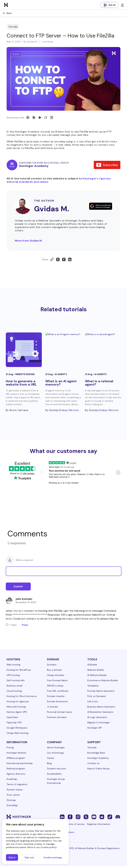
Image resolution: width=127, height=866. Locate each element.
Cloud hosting (14, 690)
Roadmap (12, 779)
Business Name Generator (101, 706)
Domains (52, 664)
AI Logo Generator (97, 717)
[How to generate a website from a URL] (24, 349)
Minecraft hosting (16, 706)
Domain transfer (56, 696)
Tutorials (13, 26)
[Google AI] (40, 118)
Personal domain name (59, 711)
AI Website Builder (97, 675)
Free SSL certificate (57, 690)
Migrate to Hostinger (98, 722)
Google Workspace (17, 727)
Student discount (56, 768)
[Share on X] (58, 259)
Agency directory (16, 773)
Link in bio (92, 701)
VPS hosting (13, 675)
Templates (93, 685)
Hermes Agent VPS (17, 711)
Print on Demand (96, 696)
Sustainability (54, 773)
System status (15, 789)
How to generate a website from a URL (21, 383)
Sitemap (11, 800)
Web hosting (13, 664)
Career (50, 757)
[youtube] (94, 816)
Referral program (16, 768)
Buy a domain (54, 669)
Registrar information (98, 824)
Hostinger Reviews (16, 752)
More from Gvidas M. (28, 240)
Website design (25, 374)
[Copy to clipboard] (52, 259)
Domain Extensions (57, 701)
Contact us (93, 763)
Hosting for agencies (18, 701)
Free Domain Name (57, 680)
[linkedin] (62, 816)
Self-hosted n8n (16, 680)
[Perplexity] (52, 118)
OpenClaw (12, 717)
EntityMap (12, 805)
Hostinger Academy (98, 757)
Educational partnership (20, 763)
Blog (49, 763)
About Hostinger (56, 747)
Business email (14, 685)
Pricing (10, 747)
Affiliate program (16, 757)
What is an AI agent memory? (61, 383)
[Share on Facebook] (64, 259)
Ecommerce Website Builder (102, 680)
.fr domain (52, 706)
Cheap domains (55, 675)
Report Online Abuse (98, 768)
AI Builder (92, 664)
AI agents (61, 374)
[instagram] (78, 816)
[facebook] (70, 816)
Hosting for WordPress (19, 669)
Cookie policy (49, 847)
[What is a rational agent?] (103, 349)
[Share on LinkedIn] (70, 259)
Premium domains (57, 717)
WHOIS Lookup (55, 685)
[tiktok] (109, 816)
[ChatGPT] (28, 118)
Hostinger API (94, 727)
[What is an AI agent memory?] (63, 349)
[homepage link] (6, 5)
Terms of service (76, 824)
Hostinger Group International (56, 781)
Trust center (13, 794)
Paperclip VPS (14, 722)
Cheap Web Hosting (17, 733)
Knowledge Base (96, 752)
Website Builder (95, 669)
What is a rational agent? (99, 383)
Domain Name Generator (101, 690)
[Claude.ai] (34, 118)
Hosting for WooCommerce (22, 696)
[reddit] (102, 816)
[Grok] (46, 118)
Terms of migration (17, 784)
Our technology (55, 752)
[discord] (117, 816)
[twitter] (86, 816)
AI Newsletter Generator (100, 711)
